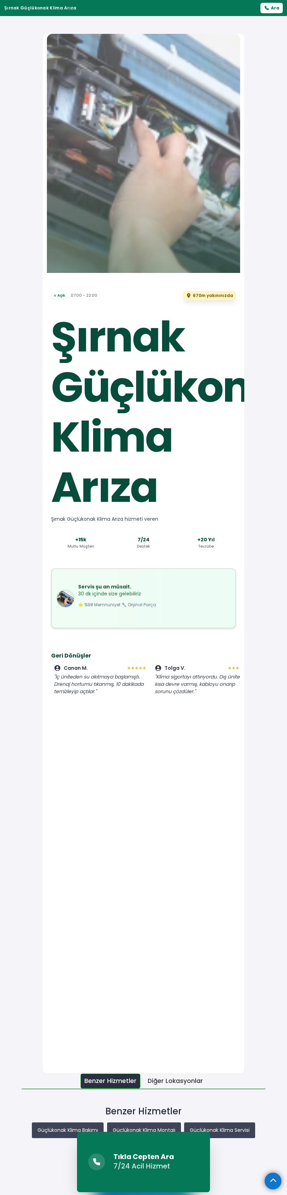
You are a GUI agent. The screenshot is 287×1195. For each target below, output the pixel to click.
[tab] (110, 1081)
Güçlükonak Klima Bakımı (67, 1130)
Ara (275, 8)
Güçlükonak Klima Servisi (220, 1130)
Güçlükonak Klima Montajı (144, 1130)
